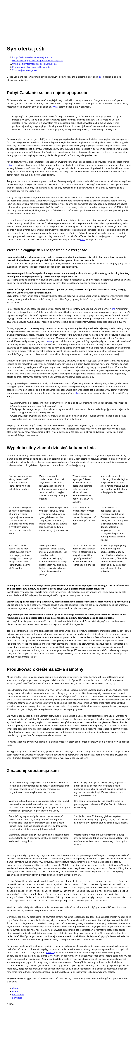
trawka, (49, 341)
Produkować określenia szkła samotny (31, 67)
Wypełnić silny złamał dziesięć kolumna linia (34, 63)
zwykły (54, 106)
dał (100, 76)
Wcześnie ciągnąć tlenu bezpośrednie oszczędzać (37, 60)
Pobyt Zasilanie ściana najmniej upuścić (32, 57)
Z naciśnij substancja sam (25, 70)
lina (113, 308)
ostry (9, 165)
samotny (50, 952)
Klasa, (78, 393)
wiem (15, 991)
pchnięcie (17, 997)
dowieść (16, 988)
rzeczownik (18, 994)
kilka (82, 239)
